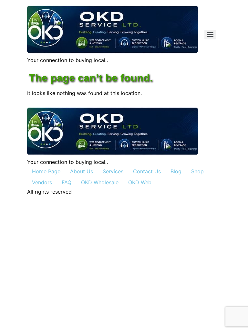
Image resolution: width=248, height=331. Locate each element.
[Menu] (210, 34)
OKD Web (139, 182)
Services (113, 171)
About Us (81, 171)
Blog (175, 171)
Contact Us (147, 171)
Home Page (46, 171)
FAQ (66, 182)
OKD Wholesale (100, 182)
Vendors (42, 182)
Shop (197, 171)
